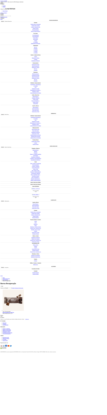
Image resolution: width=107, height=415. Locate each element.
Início (4, 277)
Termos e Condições (6, 328)
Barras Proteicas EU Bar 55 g (8, 312)
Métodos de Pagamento (7, 330)
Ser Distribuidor (5, 324)
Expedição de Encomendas (7, 332)
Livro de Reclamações (7, 333)
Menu (1, 19)
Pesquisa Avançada (3, 17)
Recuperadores (5, 279)
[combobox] (5, 16)
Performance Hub (6, 337)
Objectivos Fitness (6, 338)
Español (4, 5)
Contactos (4, 323)
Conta (1, 275)
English (4, 6)
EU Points (4, 339)
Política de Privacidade (7, 329)
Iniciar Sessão (5, 10)
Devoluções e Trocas (6, 331)
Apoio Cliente (5, 340)
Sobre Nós (4, 322)
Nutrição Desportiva (6, 278)
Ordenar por (2, 288)
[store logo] (10, 9)
